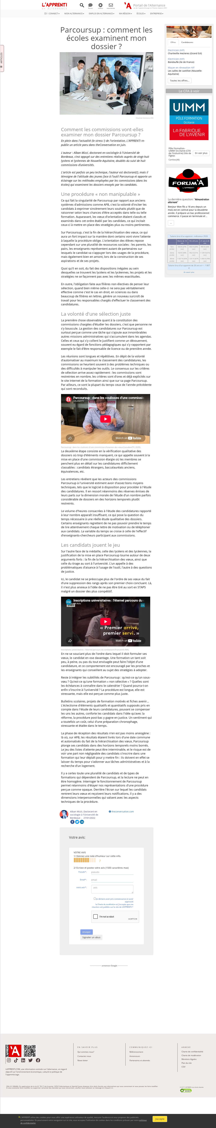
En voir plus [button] (201, 153)
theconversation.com (122, 811)
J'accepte (159, 1118)
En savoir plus (189, 272)
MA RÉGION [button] (124, 13)
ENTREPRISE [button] (156, 13)
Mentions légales (189, 1059)
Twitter (77, 822)
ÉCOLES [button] (140, 13)
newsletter (111, 8)
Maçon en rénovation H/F (181, 67)
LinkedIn (82, 822)
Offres (173, 42)
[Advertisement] (108, 998)
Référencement (136, 1052)
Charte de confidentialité (192, 1051)
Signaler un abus (91, 937)
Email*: (83, 879)
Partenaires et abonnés (140, 1060)
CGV (183, 1066)
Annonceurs (135, 1056)
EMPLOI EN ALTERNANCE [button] (101, 13)
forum (90, 8)
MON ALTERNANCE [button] (73, 13)
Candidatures (187, 42)
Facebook (72, 822)
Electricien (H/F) (176, 50)
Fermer (19, 1116)
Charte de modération (107, 904)
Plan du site (187, 1063)
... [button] (171, 222)
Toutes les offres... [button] (179, 80)
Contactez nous (84, 1056)
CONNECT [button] (53, 13)
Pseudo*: (82, 872)
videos (100, 8)
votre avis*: (81, 887)
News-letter (82, 1060)
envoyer (86, 931)
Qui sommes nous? (85, 1052)
